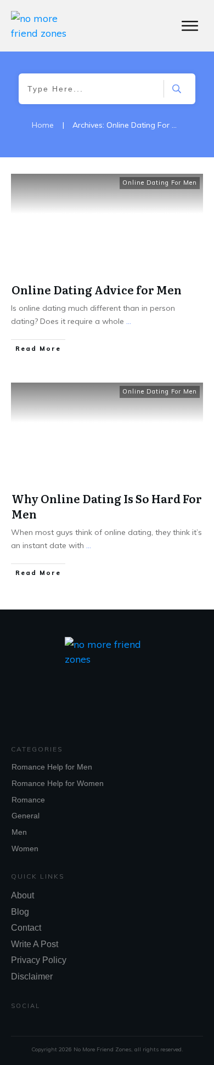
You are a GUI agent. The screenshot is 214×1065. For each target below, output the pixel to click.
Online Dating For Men (159, 182)
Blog (20, 911)
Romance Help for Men (52, 766)
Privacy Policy (38, 960)
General (26, 815)
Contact (26, 927)
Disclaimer (32, 976)
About (22, 895)
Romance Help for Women (58, 783)
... (128, 321)
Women (25, 848)
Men (19, 832)
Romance (28, 799)
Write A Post (34, 944)
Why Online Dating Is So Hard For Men (107, 506)
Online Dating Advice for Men (97, 289)
